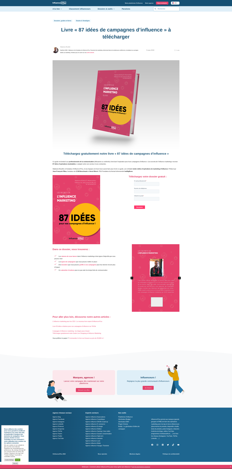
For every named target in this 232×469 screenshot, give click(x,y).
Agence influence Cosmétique (95, 419)
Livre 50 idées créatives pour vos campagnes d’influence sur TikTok (74, 326)
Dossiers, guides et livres (62, 20)
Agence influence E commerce (95, 424)
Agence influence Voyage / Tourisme (97, 445)
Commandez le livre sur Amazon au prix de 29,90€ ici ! (86, 338)
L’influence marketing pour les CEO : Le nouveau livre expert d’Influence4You (77, 321)
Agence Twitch (57, 433)
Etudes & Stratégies (83, 20)
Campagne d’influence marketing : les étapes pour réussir (71, 331)
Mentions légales (135, 454)
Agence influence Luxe (92, 441)
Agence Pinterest (58, 426)
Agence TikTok (57, 431)
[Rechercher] (155, 9)
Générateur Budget (124, 419)
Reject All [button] (15, 463)
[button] (177, 3)
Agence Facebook (58, 419)
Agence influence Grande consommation (98, 433)
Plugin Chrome (123, 424)
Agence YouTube (58, 438)
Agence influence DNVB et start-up (96, 421)
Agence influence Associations (95, 417)
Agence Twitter (57, 436)
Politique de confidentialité (171, 454)
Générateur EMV (123, 421)
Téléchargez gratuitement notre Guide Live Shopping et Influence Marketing (77, 333)
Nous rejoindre (102, 454)
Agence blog (57, 417)
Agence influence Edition (93, 429)
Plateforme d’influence (125, 417)
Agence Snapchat (58, 429)
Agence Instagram (58, 421)
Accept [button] (17, 459)
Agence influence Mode (93, 443)
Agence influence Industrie (94, 438)
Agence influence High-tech (94, 436)
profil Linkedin (90, 52)
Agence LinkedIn (58, 424)
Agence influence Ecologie (94, 426)
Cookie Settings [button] (9, 460)
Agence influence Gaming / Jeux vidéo (97, 431)
